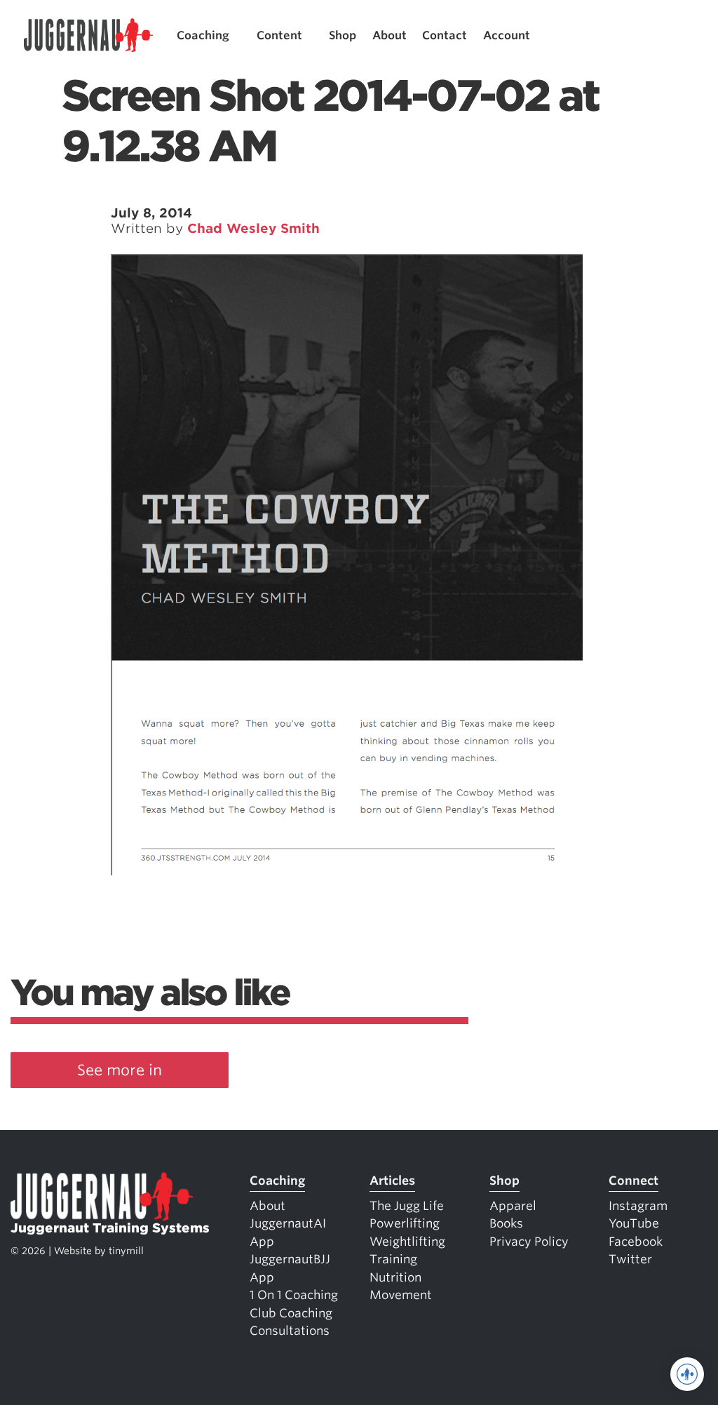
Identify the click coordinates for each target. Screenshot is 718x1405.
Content (279, 35)
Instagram (638, 1206)
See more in (119, 1070)
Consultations (290, 1331)
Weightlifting (407, 1242)
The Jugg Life (407, 1206)
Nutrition (395, 1277)
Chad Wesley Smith (253, 228)
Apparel (512, 1206)
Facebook (636, 1242)
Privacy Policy (529, 1242)
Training (393, 1259)
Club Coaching (291, 1313)
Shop (342, 35)
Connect (633, 1181)
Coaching (203, 35)
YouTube (634, 1223)
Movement (401, 1295)
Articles (392, 1181)
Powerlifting (405, 1223)
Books (506, 1223)
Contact (444, 35)
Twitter (630, 1259)
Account (506, 35)
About (389, 35)
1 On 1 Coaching (294, 1295)
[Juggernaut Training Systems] (88, 35)
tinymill (126, 1250)
